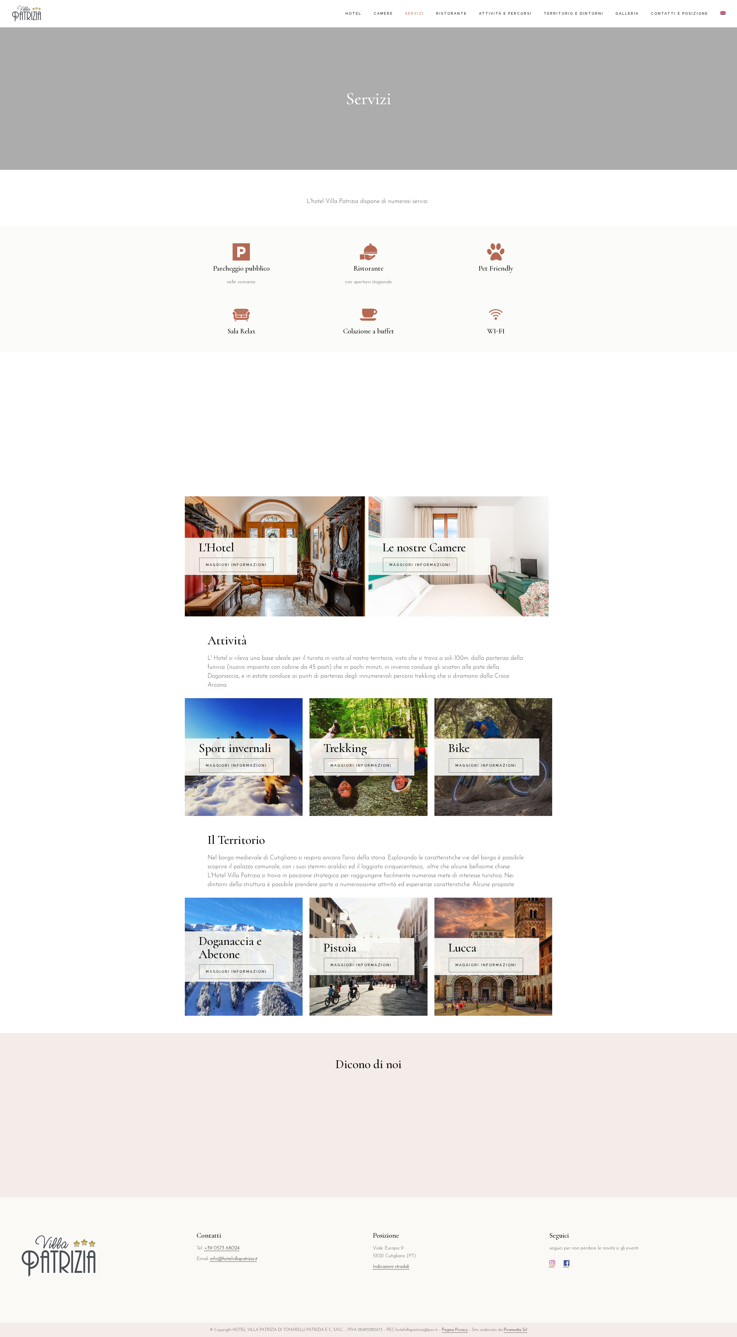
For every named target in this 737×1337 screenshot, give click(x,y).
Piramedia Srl (515, 1330)
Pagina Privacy (455, 1330)
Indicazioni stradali (391, 1266)
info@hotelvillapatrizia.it (233, 1258)
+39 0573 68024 (222, 1248)
